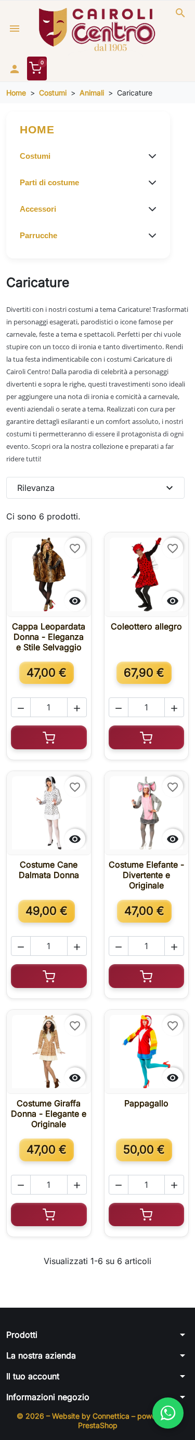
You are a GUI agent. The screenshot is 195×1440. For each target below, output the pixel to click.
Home (37, 129)
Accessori (38, 208)
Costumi (35, 156)
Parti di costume (49, 182)
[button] (180, 13)
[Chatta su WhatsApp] (168, 1413)
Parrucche (38, 235)
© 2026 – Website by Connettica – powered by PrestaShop (97, 1420)
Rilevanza (96, 488)
